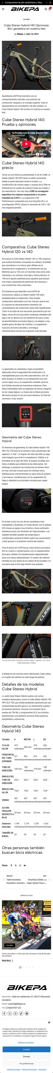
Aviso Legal (42, 1069)
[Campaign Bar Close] (50, 2)
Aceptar (26, 1049)
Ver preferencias (26, 1063)
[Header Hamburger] (3, 9)
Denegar (26, 1056)
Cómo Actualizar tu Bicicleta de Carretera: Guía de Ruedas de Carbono (26, 955)
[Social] (4, 1013)
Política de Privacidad (29, 1069)
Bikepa (20, 34)
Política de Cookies (13, 1069)
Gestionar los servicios (26, 1042)
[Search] (46, 9)
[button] (49, 1022)
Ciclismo (26, 19)
